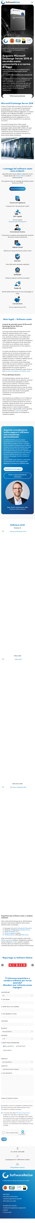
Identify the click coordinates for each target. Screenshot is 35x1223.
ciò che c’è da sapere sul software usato (18, 371)
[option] (17, 965)
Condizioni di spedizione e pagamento (14, 1208)
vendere (15, 942)
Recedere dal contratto (10, 1205)
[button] (2, 965)
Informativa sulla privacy (10, 1196)
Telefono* (4, 1021)
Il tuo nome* (5, 999)
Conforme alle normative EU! (17, 221)
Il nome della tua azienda (10, 1006)
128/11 (18, 410)
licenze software (20, 176)
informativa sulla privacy (22, 1113)
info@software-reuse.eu (17, 1167)
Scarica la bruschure (17, 189)
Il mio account (7, 1212)
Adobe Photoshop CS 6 (11, 931)
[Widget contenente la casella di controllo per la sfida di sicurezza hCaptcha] (13, 1133)
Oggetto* (4, 1066)
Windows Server (9, 935)
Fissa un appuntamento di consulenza (17, 476)
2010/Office (17, 928)
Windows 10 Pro (25, 930)
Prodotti (4, 1059)
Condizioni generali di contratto (12, 1198)
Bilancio (4, 1028)
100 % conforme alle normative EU (21, 75)
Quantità (4, 1035)
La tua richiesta (6, 1073)
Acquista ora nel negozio (13, 469)
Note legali (6, 1194)
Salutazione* (5, 992)
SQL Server (25, 935)
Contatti (5, 1210)
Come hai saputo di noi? (9, 1098)
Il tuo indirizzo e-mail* (9, 1014)
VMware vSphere (9, 933)
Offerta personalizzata (17, 96)
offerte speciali (6, 940)
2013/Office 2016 (26, 928)
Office (12, 928)
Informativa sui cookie (9, 1201)
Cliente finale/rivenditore (10, 1043)
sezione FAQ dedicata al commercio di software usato (16, 462)
